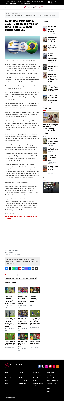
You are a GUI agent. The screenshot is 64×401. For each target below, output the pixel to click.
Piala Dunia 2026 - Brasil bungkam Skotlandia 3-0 (10, 343)
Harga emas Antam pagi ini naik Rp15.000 (52, 47)
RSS (48, 391)
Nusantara (8, 386)
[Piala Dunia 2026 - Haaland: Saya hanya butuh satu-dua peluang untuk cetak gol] (23, 290)
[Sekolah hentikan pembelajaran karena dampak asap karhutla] (45, 56)
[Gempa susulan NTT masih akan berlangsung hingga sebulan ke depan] (45, 98)
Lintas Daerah (23, 380)
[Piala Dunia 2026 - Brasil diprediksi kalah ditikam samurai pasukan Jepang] (35, 313)
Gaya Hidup (22, 383)
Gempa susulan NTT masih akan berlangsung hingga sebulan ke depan (53, 99)
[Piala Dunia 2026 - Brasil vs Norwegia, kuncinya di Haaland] (35, 290)
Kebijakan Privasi (52, 378)
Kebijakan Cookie (52, 380)
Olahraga (15, 13)
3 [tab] (51, 194)
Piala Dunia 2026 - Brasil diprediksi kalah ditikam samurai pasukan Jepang (35, 321)
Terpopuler (13, 1)
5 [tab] (55, 194)
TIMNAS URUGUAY (23, 275)
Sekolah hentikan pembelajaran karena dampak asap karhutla (52, 57)
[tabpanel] (51, 187)
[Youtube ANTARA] (49, 3)
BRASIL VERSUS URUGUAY (13, 278)
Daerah (21, 372)
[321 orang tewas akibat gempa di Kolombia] (45, 67)
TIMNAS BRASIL (12, 275)
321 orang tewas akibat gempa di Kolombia (53, 66)
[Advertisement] (22, 232)
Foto (44, 178)
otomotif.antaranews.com (24, 3)
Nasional (35, 386)
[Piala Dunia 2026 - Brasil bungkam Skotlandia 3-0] (10, 336)
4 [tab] (53, 194)
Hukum (21, 375)
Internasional (37, 375)
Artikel (35, 380)
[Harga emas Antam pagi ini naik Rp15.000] (45, 48)
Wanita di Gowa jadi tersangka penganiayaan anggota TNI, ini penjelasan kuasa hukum (50, 129)
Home (9, 13)
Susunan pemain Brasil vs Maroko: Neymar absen (35, 343)
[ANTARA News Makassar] (33, 7)
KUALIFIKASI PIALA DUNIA (29, 278)
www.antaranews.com (37, 1)
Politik (21, 378)
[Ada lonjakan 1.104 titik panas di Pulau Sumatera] (45, 28)
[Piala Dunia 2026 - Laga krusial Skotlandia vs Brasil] (23, 336)
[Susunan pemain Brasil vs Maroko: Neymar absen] (35, 336)
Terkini (7, 1)
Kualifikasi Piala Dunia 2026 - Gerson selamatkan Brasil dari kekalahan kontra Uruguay (30, 15)
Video (7, 383)
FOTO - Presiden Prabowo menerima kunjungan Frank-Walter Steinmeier (50, 184)
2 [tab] (48, 194)
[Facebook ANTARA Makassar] (49, 1)
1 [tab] (46, 194)
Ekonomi (21, 386)
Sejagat (35, 378)
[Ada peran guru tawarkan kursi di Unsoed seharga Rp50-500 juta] (45, 88)
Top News (19, 1)
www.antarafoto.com (11, 3)
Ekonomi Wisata (38, 383)
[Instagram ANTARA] (55, 1)
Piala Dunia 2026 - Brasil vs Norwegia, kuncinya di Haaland (35, 298)
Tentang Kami (27, 1)
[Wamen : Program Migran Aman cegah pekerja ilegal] (45, 38)
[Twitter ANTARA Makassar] (52, 1)
